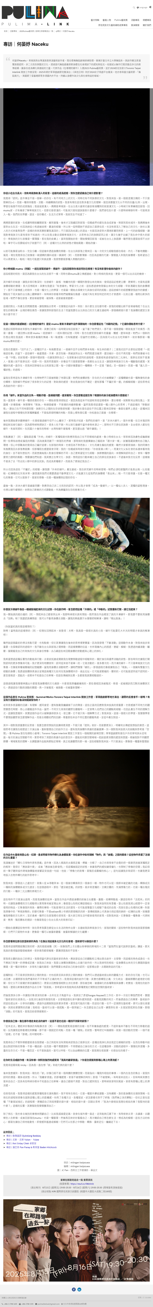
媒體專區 (147, 20)
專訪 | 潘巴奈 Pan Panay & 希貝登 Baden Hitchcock (31, 1147)
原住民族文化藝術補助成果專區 (113, 25)
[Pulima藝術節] (74, 1289)
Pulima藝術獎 (121, 20)
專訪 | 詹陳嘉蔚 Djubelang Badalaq (23, 1135)
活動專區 (135, 20)
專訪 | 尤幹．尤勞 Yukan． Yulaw (22, 1139)
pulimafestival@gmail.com (48, 1304)
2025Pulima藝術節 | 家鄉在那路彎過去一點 (36, 31)
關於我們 (147, 25)
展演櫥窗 (135, 25)
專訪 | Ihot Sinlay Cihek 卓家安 (21, 1143)
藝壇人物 (107, 20)
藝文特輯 (95, 20)
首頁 (5, 31)
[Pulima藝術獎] (79, 1289)
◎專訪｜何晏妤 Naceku (65, 31)
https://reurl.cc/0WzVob (82, 1184)
